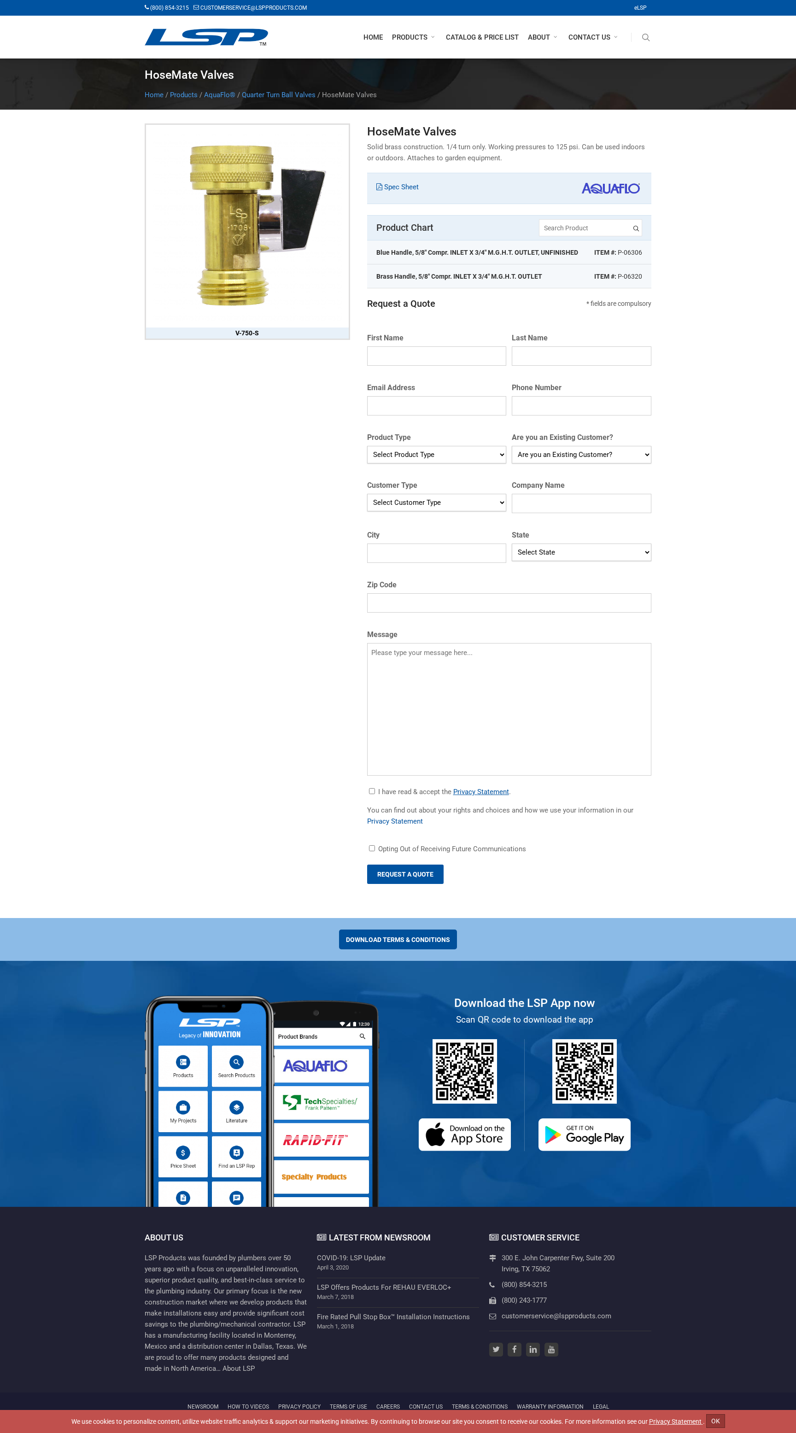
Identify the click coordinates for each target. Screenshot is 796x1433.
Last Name (530, 337)
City (373, 535)
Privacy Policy (299, 1406)
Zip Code (382, 584)
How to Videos (248, 1407)
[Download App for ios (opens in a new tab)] (465, 1134)
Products (184, 95)
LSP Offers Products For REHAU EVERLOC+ (384, 1287)
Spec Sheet (400, 187)
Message (382, 634)
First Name (385, 337)
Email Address (391, 387)
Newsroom (202, 1407)
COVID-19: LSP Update (351, 1258)
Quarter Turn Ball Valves (279, 95)
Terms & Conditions (480, 1407)
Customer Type (392, 485)
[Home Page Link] (206, 37)
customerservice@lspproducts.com (556, 1316)
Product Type (389, 437)
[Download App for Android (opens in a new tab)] (584, 1134)
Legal (601, 1406)
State (520, 535)
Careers (388, 1407)
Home (154, 95)
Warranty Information (550, 1407)
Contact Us (426, 1407)
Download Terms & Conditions (398, 939)
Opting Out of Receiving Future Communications (452, 849)
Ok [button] (715, 1421)
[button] (414, 37)
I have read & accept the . (444, 792)
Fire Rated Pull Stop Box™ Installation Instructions (393, 1317)
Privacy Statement (481, 792)
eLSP (640, 7)
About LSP (238, 1368)
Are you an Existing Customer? (562, 437)
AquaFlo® (219, 95)
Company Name (538, 485)
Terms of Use (348, 1406)
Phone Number (537, 387)
